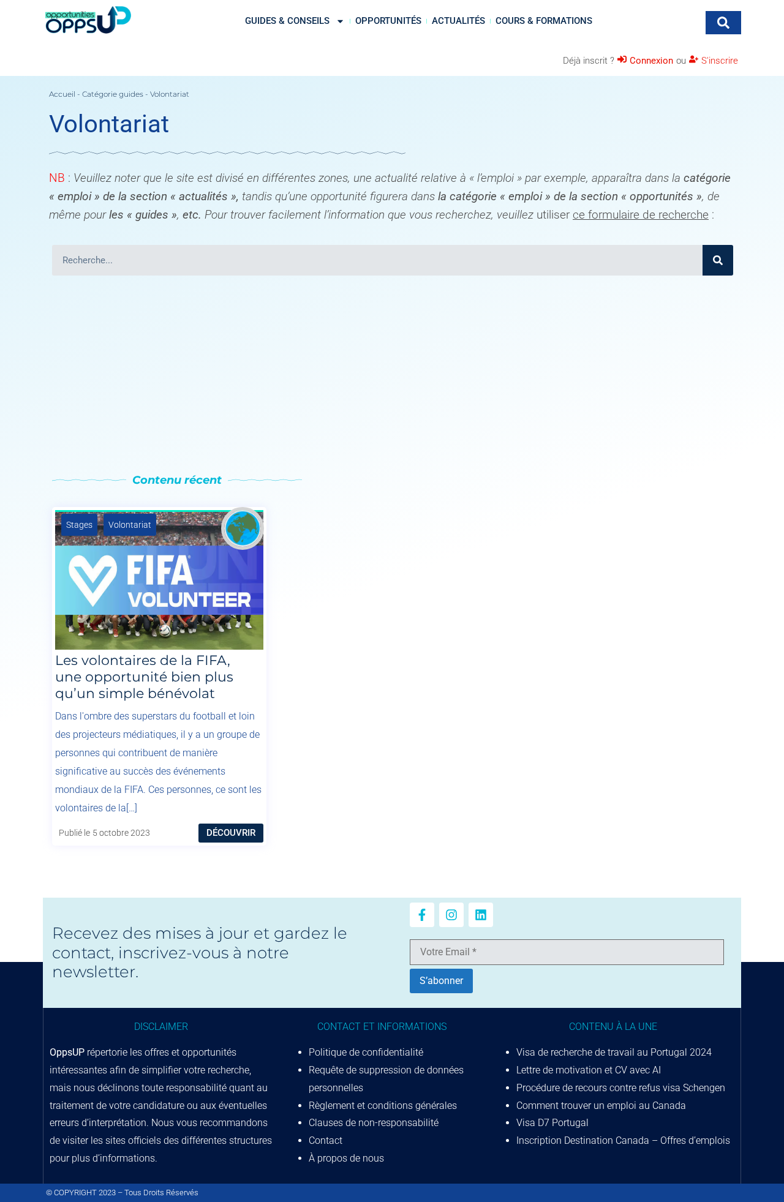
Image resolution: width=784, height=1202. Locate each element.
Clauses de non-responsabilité (374, 1123)
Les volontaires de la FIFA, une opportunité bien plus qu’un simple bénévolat (144, 677)
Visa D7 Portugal (552, 1123)
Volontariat (129, 525)
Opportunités (388, 20)
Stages (79, 525)
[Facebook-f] (422, 915)
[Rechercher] (718, 260)
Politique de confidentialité (366, 1052)
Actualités (458, 20)
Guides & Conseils (287, 20)
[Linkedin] (481, 915)
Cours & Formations (544, 20)
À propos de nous (346, 1158)
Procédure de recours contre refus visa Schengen (620, 1088)
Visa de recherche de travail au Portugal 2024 (614, 1052)
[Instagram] (451, 915)
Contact (325, 1140)
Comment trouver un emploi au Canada (601, 1105)
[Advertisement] (392, 373)
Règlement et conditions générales (383, 1105)
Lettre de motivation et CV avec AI (588, 1070)
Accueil (62, 94)
